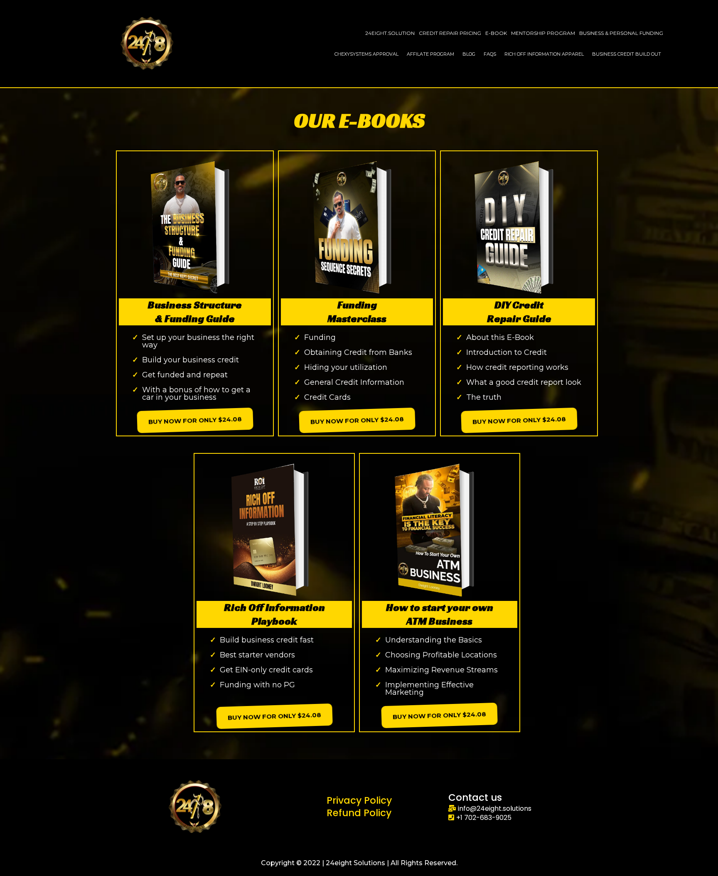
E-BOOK (496, 33)
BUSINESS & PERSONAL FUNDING (621, 33)
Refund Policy (359, 812)
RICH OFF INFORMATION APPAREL (544, 54)
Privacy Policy (359, 800)
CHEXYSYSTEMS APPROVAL (366, 54)
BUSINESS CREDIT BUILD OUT (626, 54)
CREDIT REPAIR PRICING (450, 33)
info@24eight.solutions (494, 808)
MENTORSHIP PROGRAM (543, 33)
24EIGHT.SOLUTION (390, 33)
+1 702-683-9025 (483, 817)
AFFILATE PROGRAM (430, 54)
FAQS (490, 54)
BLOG (468, 54)
